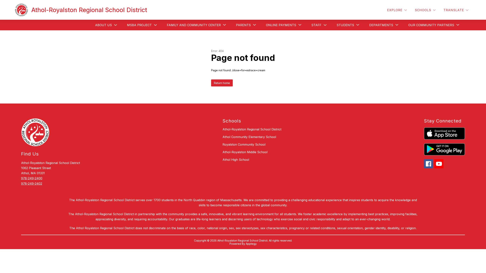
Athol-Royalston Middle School (244, 152)
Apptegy (251, 243)
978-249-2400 (31, 178)
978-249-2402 (31, 183)
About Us (103, 25)
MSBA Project (139, 25)
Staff (316, 25)
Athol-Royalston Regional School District (251, 129)
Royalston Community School (243, 144)
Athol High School (235, 160)
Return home (222, 83)
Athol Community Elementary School (249, 137)
